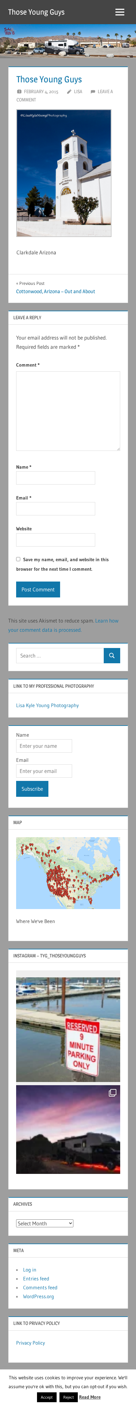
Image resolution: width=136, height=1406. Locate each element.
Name (23, 467)
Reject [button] (68, 1397)
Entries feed (36, 1278)
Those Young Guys (36, 12)
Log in (29, 1269)
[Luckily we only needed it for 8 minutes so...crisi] (68, 1029)
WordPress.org (38, 1296)
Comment (28, 365)
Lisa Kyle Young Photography (47, 705)
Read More (90, 1397)
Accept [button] (47, 1397)
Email (23, 498)
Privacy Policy (30, 1343)
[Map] (68, 873)
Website (24, 529)
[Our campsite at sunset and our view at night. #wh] (68, 1137)
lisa (78, 91)
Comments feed (40, 1287)
